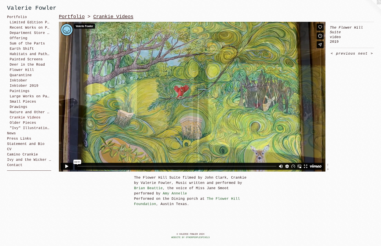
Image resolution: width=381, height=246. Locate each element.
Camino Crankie (22, 155)
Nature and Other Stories (30, 112)
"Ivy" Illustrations (30, 128)
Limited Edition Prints (30, 22)
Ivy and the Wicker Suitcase (29, 160)
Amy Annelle (175, 194)
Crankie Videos (25, 118)
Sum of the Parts (27, 44)
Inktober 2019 (24, 86)
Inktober (18, 81)
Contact (14, 165)
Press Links (19, 139)
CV (9, 149)
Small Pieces (23, 102)
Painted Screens (26, 59)
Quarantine (21, 75)
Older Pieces (23, 123)
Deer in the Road (27, 65)
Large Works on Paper (30, 96)
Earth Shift (22, 49)
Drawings (18, 107)
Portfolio (17, 17)
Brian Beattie (148, 188)
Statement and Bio (26, 144)
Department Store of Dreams (30, 33)
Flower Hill (22, 70)
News (11, 133)
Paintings (20, 91)
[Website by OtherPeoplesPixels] (372, 9)
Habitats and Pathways (30, 54)
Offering (18, 38)
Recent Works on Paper (30, 28)
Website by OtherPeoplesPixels (190, 237)
